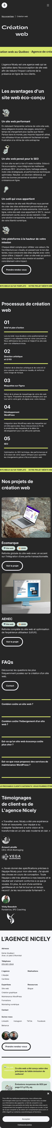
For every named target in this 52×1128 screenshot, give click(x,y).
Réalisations (33, 971)
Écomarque (10, 543)
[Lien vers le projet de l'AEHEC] (26, 593)
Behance (5, 1025)
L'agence (5, 971)
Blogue (30, 988)
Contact (5, 1010)
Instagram (18, 1021)
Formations (6, 1000)
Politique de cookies (25, 1125)
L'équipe (5, 975)
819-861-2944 (8, 964)
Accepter (26, 1119)
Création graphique (9, 992)
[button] (48, 1093)
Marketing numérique (10, 1004)
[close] (47, 5)
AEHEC (7, 619)
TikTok (29, 1021)
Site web (5, 988)
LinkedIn (5, 1021)
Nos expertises (8, 16)
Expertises (6, 984)
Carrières (5, 979)
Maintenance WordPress (12, 996)
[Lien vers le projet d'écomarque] (26, 517)
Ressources (33, 984)
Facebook (41, 1021)
